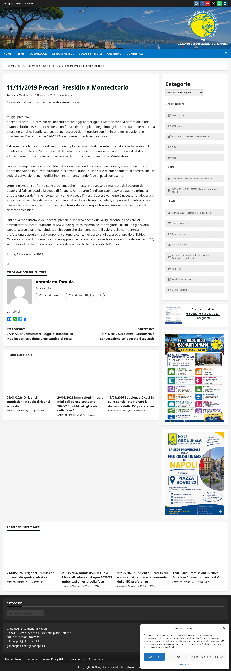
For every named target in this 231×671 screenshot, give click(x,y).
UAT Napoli (177, 126)
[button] (224, 628)
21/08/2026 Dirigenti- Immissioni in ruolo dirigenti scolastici (28, 401)
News (21, 53)
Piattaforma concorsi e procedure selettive (192, 136)
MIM (174, 147)
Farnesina (176, 268)
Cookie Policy (183, 664)
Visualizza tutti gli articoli (85, 295)
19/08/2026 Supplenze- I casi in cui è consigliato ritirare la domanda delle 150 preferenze (131, 401)
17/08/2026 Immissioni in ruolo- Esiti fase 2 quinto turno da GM (196, 575)
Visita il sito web (49, 295)
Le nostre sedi (63, 53)
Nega (177, 657)
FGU (203, 40)
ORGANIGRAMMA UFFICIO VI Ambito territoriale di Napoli (196, 191)
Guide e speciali (90, 53)
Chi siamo (114, 53)
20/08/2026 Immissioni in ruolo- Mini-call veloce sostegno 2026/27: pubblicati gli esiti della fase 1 (80, 403)
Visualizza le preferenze (207, 657)
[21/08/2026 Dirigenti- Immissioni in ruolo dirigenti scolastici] (33, 551)
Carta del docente (180, 223)
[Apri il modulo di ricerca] (226, 53)
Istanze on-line (179, 234)
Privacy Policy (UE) (78, 659)
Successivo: (127, 334)
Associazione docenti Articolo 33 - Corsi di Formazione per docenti (191, 257)
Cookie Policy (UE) (53, 659)
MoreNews (128, 667)
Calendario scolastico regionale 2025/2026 (192, 178)
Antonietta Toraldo (17, 95)
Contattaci (135, 53)
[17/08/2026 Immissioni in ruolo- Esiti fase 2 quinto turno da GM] (198, 551)
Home (7, 53)
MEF (174, 157)
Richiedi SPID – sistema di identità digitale (191, 212)
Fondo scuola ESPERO (182, 279)
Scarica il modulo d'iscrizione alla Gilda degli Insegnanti (203, 313)
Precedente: (40, 334)
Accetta (154, 657)
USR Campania (179, 115)
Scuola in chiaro (179, 289)
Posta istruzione (179, 244)
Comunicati (38, 53)
